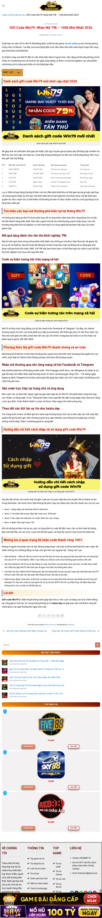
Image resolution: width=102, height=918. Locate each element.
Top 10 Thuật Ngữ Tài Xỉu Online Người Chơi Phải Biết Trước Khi (36, 685)
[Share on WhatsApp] (40, 616)
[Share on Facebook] (44, 616)
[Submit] (97, 644)
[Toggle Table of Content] (17, 72)
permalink (70, 625)
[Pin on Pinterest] (58, 616)
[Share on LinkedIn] (62, 616)
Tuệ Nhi (59, 35)
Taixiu (5, 15)
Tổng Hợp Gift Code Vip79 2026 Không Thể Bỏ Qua (74, 631)
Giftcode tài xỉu (17, 15)
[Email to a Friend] (53, 616)
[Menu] (3, 6)
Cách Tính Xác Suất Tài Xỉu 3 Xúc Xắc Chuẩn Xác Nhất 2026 (34, 677)
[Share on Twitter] (49, 616)
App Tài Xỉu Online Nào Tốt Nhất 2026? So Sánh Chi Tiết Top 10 (36, 669)
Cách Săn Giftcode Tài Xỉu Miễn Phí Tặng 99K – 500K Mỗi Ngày (36, 661)
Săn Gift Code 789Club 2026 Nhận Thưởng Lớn (26, 631)
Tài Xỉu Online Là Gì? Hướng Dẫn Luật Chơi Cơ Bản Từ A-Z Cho (36, 693)
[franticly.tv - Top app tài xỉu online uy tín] (51, 5)
